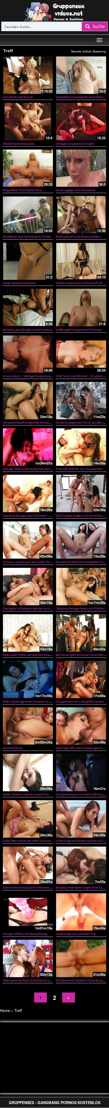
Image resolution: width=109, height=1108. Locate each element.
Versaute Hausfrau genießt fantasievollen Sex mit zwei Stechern (46, 422)
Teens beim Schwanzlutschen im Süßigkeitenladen (37, 980)
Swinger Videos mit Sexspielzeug (25, 934)
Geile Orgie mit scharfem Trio (76, 934)
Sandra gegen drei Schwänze (75, 190)
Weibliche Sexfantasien (19, 144)
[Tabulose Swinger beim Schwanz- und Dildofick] (28, 493)
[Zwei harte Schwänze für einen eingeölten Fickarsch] (28, 865)
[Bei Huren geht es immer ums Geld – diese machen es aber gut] (81, 633)
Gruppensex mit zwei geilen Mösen (80, 701)
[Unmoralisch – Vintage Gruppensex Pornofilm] (28, 354)
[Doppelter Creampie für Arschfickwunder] (81, 75)
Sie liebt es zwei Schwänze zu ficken (27, 236)
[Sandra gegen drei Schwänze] (81, 168)
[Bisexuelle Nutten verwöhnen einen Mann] (28, 633)
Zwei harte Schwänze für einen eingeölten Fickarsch (38, 887)
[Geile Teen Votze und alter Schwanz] (28, 819)
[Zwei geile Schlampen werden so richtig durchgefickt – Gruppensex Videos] (28, 586)
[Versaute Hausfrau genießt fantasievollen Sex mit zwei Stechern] (28, 400)
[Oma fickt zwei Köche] (28, 75)
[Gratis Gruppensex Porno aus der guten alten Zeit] (81, 400)
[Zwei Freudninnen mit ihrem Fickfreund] (81, 261)
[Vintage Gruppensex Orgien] (81, 121)
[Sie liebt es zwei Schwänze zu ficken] (28, 214)
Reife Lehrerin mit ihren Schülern (78, 236)
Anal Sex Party (12, 748)
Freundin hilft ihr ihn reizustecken (79, 469)
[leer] (54, 11)
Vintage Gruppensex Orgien (75, 144)
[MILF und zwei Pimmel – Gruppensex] (81, 354)
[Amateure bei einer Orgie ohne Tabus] (81, 865)
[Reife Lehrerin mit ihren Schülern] (81, 214)
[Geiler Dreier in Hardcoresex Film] (28, 772)
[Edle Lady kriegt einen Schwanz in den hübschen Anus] (28, 679)
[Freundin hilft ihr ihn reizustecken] (81, 447)
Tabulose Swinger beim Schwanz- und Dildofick (35, 515)
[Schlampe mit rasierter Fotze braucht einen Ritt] (81, 958)
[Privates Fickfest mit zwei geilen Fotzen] (81, 540)
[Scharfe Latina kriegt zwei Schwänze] (28, 307)
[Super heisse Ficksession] (28, 261)
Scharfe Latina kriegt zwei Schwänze (27, 330)
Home (5, 1010)
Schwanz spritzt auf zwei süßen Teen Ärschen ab (36, 562)
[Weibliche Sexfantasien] (28, 121)
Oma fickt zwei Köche (18, 97)
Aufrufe (87, 51)
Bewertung (99, 51)
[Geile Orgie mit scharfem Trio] (81, 912)
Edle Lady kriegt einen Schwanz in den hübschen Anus (39, 701)
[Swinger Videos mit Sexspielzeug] (28, 912)
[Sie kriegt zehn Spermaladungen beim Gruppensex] (81, 726)
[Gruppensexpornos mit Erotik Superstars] (81, 772)
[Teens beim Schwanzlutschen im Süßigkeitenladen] (28, 958)
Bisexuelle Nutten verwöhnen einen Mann (31, 655)
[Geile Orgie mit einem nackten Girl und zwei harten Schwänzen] (81, 819)
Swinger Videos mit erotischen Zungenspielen (34, 469)
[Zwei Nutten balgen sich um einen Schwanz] (81, 493)
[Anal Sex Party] (28, 726)
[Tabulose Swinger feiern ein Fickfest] (81, 586)
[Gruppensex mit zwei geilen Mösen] (81, 679)
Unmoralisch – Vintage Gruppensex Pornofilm (34, 376)
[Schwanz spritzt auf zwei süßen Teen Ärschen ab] (28, 540)
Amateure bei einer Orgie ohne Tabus (81, 887)
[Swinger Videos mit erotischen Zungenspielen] (28, 447)
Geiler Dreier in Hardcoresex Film (26, 794)
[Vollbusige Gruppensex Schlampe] (81, 307)
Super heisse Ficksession (19, 283)
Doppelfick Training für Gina (22, 190)
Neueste (76, 51)
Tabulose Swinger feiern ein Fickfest (80, 608)
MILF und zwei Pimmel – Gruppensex (81, 376)
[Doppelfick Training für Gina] (28, 168)
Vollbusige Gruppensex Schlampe (79, 330)
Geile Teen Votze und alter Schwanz (27, 841)
